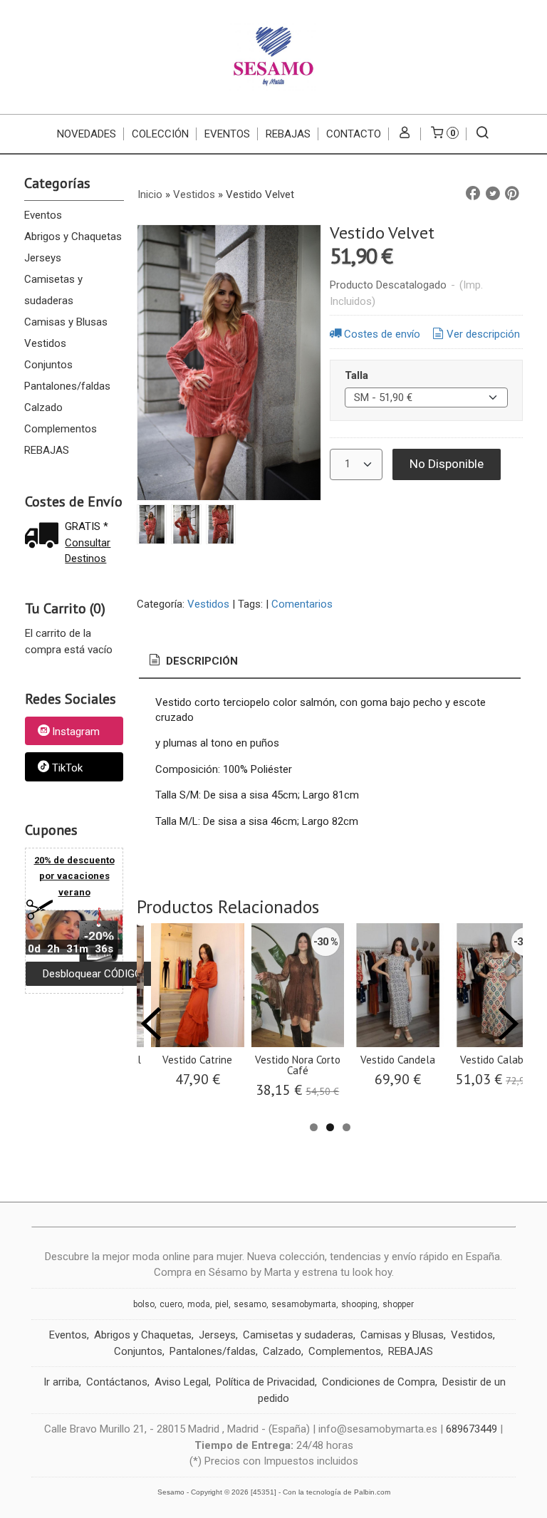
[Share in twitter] (493, 193)
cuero (171, 1304)
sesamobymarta (303, 1304)
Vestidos (45, 343)
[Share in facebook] (473, 193)
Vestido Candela (397, 1059)
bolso (144, 1304)
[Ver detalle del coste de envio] (45, 537)
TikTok (67, 767)
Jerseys (42, 257)
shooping (359, 1304)
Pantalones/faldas (67, 386)
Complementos (60, 428)
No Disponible (447, 464)
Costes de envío (382, 334)
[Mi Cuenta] (405, 134)
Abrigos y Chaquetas (73, 236)
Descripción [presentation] (200, 661)
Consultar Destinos (87, 551)
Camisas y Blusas (66, 322)
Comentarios (302, 604)
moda (198, 1304)
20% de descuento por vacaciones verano (74, 876)
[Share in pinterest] (512, 193)
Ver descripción (483, 334)
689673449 (471, 1429)
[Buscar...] (482, 134)
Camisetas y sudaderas (53, 290)
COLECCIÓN (160, 134)
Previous (151, 1023)
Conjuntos (48, 364)
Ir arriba (61, 1382)
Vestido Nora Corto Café (297, 1065)
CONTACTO (353, 134)
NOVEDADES (86, 134)
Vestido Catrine (197, 1059)
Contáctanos (116, 1382)
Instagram (76, 731)
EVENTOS (227, 134)
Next (508, 1023)
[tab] (192, 661)
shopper (398, 1304)
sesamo (250, 1304)
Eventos (43, 215)
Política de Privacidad (265, 1382)
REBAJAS (288, 134)
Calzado (43, 407)
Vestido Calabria (497, 1059)
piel (222, 1304)
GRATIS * (86, 526)
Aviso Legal (182, 1382)
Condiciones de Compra (378, 1382)
